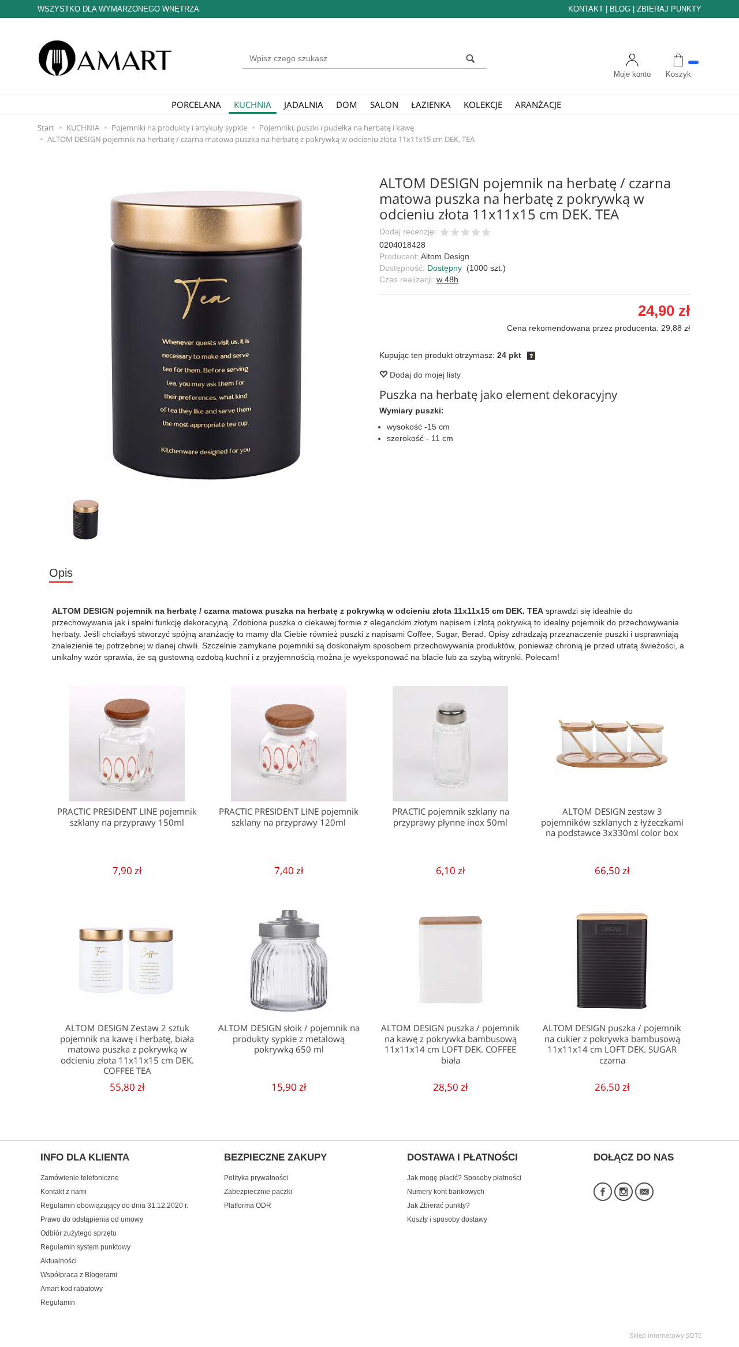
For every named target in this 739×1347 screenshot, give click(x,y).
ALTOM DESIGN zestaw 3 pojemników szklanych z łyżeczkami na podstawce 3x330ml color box (612, 822)
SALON (384, 104)
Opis (61, 572)
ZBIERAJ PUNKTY (669, 9)
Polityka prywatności (256, 1178)
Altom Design (445, 256)
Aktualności (58, 1261)
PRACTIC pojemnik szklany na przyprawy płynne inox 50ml (450, 816)
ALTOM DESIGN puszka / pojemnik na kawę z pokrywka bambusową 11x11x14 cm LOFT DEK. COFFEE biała (450, 1044)
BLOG (620, 9)
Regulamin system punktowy (85, 1247)
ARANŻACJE (538, 104)
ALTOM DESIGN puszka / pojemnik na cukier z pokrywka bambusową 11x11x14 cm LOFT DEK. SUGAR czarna (612, 1044)
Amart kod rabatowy (71, 1289)
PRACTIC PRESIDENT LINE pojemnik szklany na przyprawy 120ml (289, 816)
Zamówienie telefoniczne (79, 1178)
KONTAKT (585, 9)
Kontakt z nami (63, 1192)
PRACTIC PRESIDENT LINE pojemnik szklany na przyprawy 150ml (127, 816)
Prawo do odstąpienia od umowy (91, 1219)
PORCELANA (196, 104)
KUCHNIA (252, 104)
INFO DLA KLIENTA (84, 1157)
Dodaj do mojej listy (424, 374)
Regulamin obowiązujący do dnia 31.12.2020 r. (114, 1206)
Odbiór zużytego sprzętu (78, 1233)
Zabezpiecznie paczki (258, 1192)
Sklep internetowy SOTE (665, 1335)
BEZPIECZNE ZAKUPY (275, 1157)
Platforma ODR (247, 1206)
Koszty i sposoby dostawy (447, 1219)
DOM (346, 104)
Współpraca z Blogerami (78, 1275)
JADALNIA (303, 104)
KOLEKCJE (483, 104)
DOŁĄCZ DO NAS (634, 1157)
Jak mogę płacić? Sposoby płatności (464, 1178)
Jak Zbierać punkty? (438, 1206)
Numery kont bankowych (445, 1192)
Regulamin (57, 1303)
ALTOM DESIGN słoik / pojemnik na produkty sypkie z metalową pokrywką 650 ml (289, 1038)
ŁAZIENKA (431, 104)
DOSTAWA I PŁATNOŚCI (462, 1157)
